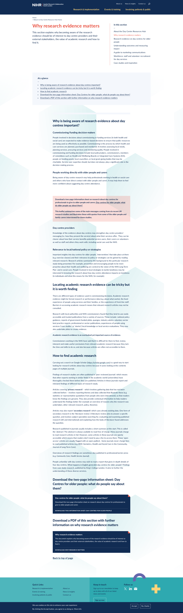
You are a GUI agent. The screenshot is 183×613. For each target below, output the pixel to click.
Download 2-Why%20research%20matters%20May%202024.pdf (91, 542)
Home (34, 17)
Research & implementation (86, 9)
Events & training (112, 9)
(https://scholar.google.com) (98, 363)
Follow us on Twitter (125, 588)
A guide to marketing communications (129, 53)
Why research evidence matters (127, 35)
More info (77, 609)
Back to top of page (63, 558)
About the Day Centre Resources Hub (130, 31)
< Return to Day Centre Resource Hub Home (47, 20)
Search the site (149, 4)
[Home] (47, 5)
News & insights (130, 4)
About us (119, 4)
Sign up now (99, 600)
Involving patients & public (138, 9)
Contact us (142, 4)
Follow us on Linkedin (130, 588)
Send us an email (135, 588)
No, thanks (145, 606)
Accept (134, 606)
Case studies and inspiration (125, 63)
